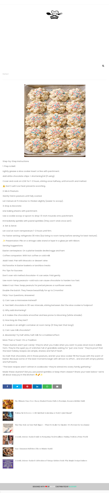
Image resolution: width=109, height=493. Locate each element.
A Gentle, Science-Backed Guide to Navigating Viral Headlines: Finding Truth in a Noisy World (51, 437)
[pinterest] (105, 3)
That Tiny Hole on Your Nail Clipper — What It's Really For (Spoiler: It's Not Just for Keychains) (52, 425)
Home (5, 74)
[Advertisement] (54, 44)
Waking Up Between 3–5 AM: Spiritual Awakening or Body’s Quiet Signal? (43, 413)
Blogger (72, 486)
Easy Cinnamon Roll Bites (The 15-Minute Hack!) (34, 448)
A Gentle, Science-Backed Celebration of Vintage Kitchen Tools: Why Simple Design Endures (51, 460)
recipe (52, 486)
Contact (7, 3)
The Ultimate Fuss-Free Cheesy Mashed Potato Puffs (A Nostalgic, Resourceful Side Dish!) (50, 401)
